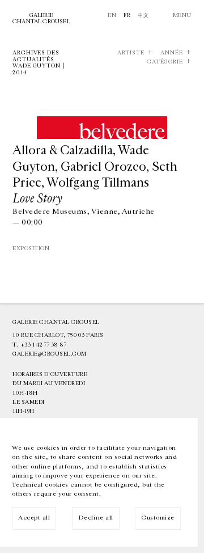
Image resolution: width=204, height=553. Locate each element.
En (112, 15)
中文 (143, 15)
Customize (158, 517)
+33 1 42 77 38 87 (43, 344)
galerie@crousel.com (49, 354)
